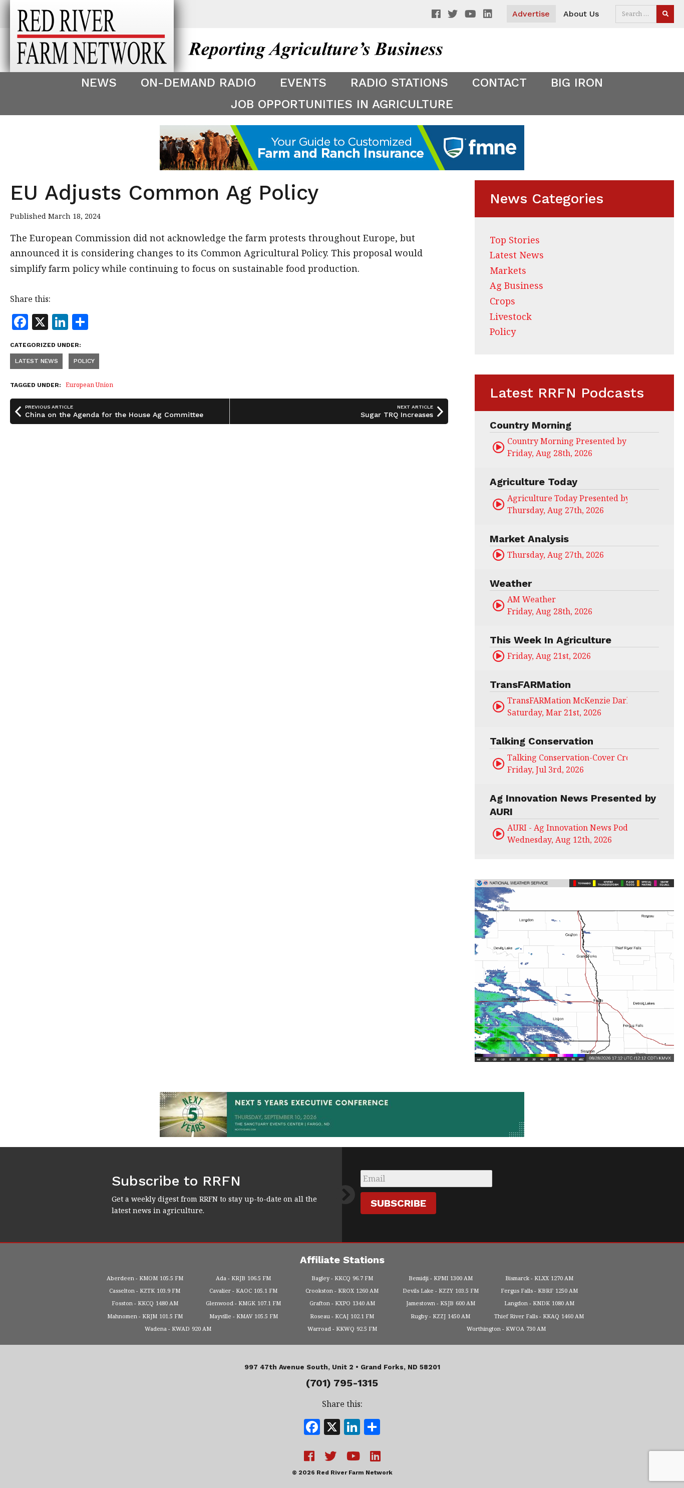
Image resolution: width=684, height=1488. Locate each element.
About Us (581, 14)
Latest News (36, 360)
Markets (508, 270)
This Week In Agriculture (550, 640)
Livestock (511, 316)
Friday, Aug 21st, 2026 (549, 655)
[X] (332, 1428)
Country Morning (530, 425)
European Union (89, 385)
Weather (511, 583)
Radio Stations (399, 83)
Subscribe (398, 1203)
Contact (499, 83)
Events (303, 83)
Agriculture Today (533, 482)
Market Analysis (529, 539)
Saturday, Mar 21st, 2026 (567, 706)
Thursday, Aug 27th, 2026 (567, 504)
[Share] (372, 1428)
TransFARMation (530, 684)
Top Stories (515, 240)
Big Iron (577, 83)
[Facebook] (312, 1428)
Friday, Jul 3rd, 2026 (567, 763)
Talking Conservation (541, 741)
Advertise (531, 14)
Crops (502, 301)
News (99, 83)
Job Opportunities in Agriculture (342, 104)
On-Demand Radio (198, 83)
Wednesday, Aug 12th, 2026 (567, 833)
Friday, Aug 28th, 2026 (567, 447)
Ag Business (516, 285)
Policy (84, 360)
